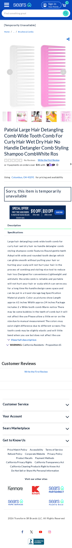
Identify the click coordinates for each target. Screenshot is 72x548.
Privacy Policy (54, 453)
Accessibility (36, 449)
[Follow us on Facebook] (22, 531)
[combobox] (36, 13)
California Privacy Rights (19, 462)
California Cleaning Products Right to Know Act (35, 466)
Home (7, 31)
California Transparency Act (49, 462)
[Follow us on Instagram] (49, 531)
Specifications (15, 232)
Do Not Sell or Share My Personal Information (35, 470)
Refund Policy (15, 453)
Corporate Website (35, 453)
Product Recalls (24, 458)
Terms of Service (54, 449)
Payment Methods (44, 458)
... (14, 31)
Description (14, 225)
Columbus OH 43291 (23, 177)
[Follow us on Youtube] (40, 531)
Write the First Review (48, 160)
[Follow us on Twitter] (31, 531)
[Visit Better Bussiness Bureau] (36, 541)
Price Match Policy (17, 449)
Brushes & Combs (25, 31)
